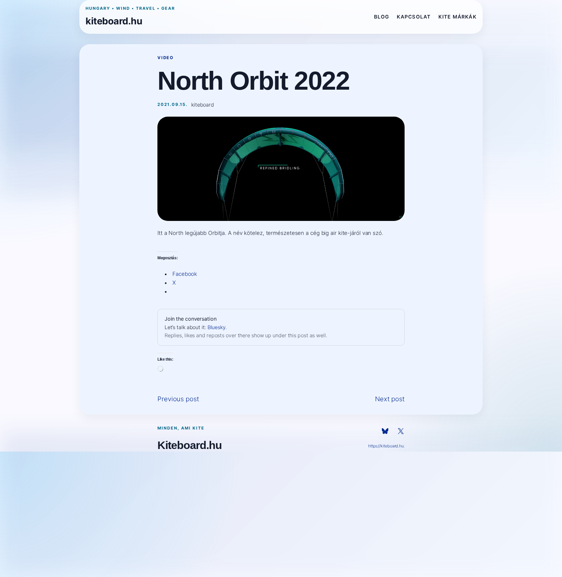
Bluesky (216, 327)
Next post (390, 399)
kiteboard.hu (114, 21)
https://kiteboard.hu (386, 445)
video (165, 57)
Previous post (178, 399)
